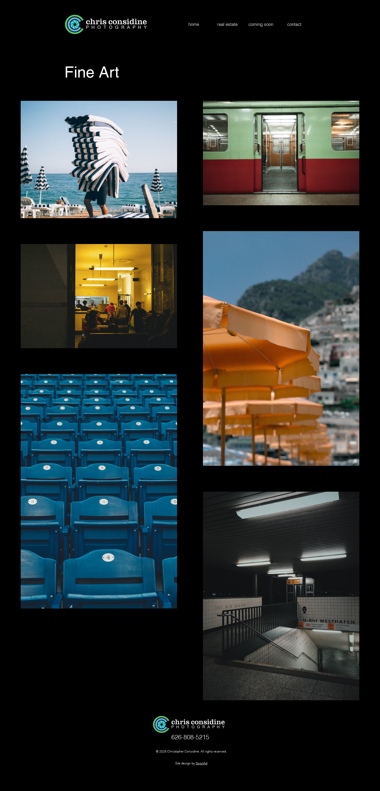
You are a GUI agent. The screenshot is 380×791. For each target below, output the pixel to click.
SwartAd (201, 763)
